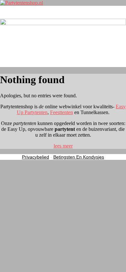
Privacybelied (35, 157)
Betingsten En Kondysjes (78, 157)
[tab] (63, 146)
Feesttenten (61, 112)
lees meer (63, 146)
